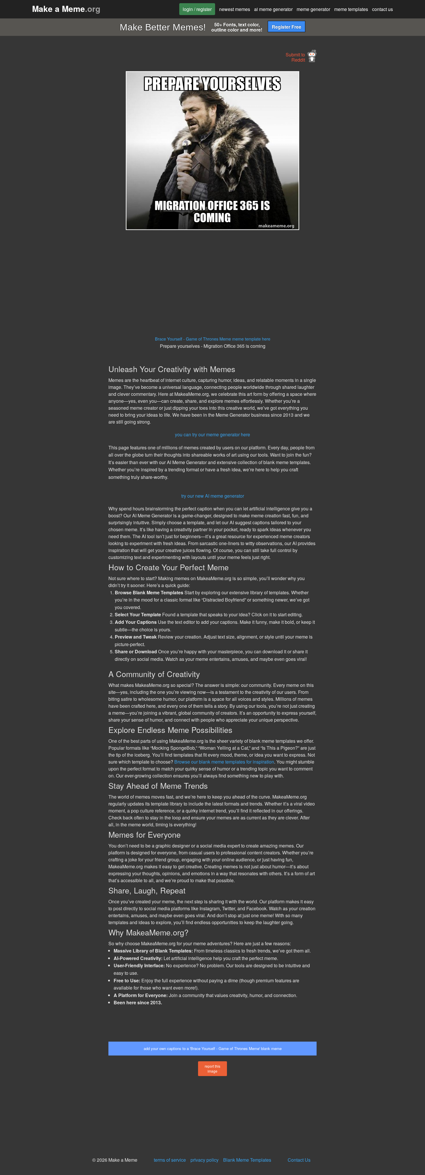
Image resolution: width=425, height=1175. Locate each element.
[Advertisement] (55, 158)
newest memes (234, 9)
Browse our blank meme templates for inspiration (224, 761)
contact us (382, 9)
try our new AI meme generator (212, 495)
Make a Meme (66, 8)
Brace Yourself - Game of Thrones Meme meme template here (212, 339)
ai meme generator (273, 9)
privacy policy (205, 1159)
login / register (197, 9)
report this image (212, 1068)
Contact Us (299, 1159)
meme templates (351, 9)
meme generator (313, 9)
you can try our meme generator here (212, 434)
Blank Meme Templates (247, 1159)
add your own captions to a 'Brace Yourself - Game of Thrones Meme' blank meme (213, 1048)
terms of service (170, 1159)
